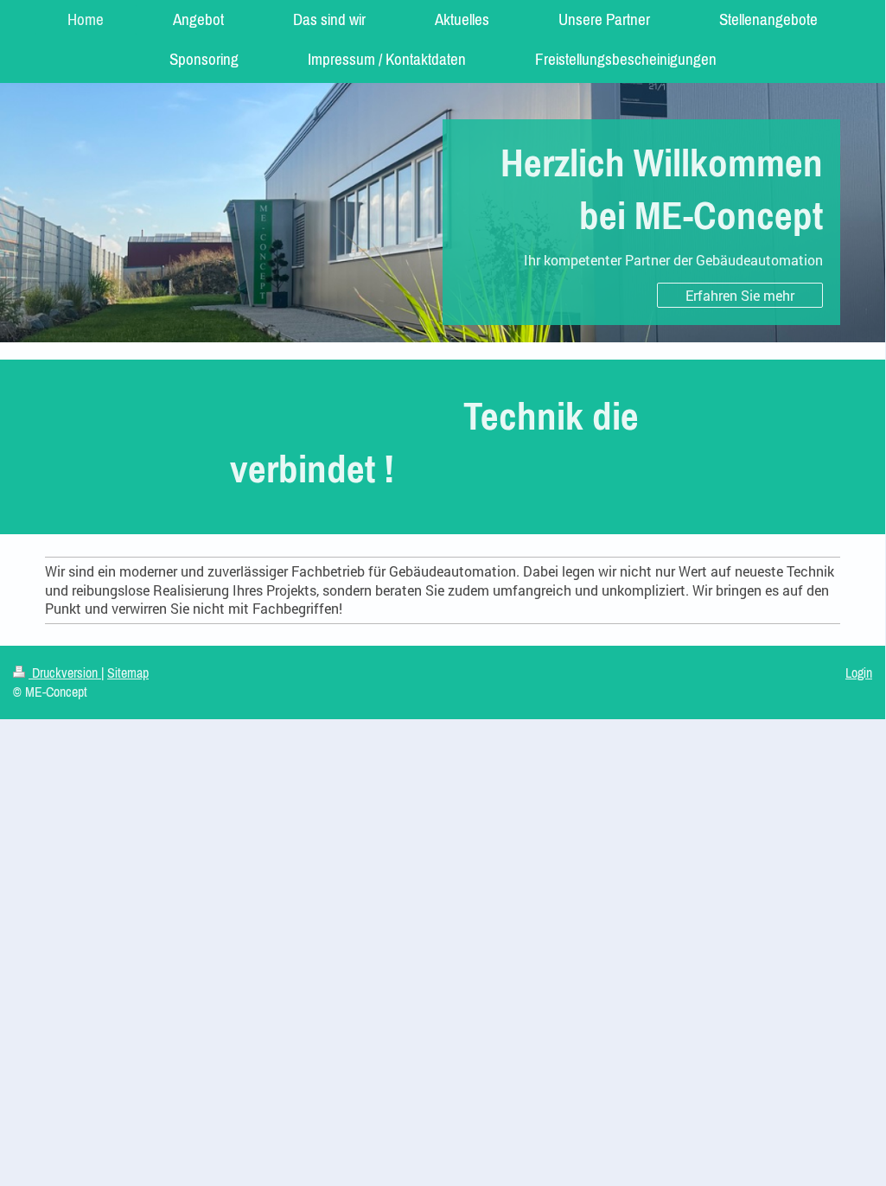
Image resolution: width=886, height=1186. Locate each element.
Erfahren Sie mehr (739, 295)
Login (858, 672)
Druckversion (65, 672)
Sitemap (128, 672)
